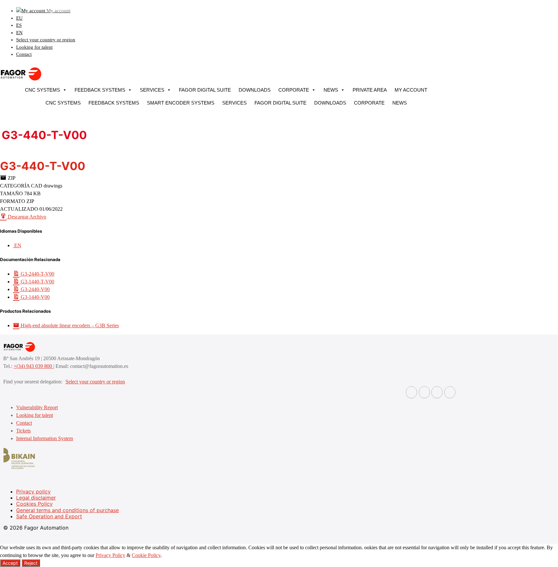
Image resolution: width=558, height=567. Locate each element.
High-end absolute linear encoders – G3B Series (69, 325)
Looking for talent (34, 47)
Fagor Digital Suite (205, 90)
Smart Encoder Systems (180, 103)
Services (152, 90)
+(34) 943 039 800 (33, 366)
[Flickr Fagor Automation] (411, 392)
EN (19, 32)
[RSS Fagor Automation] (449, 392)
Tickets (23, 430)
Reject (30, 563)
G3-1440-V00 (34, 297)
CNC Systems (42, 90)
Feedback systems (100, 90)
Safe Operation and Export (49, 516)
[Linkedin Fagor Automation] (424, 392)
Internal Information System (44, 438)
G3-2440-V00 (34, 289)
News (331, 90)
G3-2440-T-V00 (36, 274)
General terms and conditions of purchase (67, 510)
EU (19, 18)
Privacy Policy (110, 555)
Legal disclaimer (36, 497)
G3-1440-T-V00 (36, 281)
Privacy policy (33, 491)
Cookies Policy (34, 504)
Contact (24, 54)
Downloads (255, 90)
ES (19, 25)
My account (411, 90)
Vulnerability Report (37, 407)
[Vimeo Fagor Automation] (436, 392)
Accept (10, 563)
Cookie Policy (146, 555)
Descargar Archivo (26, 216)
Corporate (293, 90)
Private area (370, 90)
